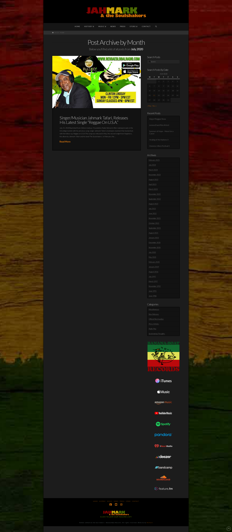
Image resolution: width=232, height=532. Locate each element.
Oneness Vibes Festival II (159, 146)
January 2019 (154, 267)
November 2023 (155, 175)
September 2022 (155, 199)
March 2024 (153, 170)
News (116, 501)
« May (149, 106)
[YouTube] (116, 504)
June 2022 (152, 213)
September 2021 (155, 228)
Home (95, 501)
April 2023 (152, 184)
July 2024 (152, 165)
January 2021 (154, 238)
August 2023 (153, 179)
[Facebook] (111, 504)
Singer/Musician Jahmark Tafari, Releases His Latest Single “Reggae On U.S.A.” (94, 120)
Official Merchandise (156, 319)
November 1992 (155, 286)
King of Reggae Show (157, 119)
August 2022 (153, 204)
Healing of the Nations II (159, 140)
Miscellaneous (154, 309)
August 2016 (153, 272)
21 (154, 95)
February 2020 (154, 262)
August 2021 (153, 233)
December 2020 (154, 242)
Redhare (150, 522)
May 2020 (152, 257)
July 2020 (152, 252)
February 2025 (154, 160)
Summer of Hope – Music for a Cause (161, 132)
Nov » (154, 106)
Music (109, 501)
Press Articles (154, 324)
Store (128, 501)
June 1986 (152, 296)
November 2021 (155, 218)
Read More (65, 141)
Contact (135, 501)
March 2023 (153, 189)
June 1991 (152, 291)
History (102, 501)
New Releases (154, 314)
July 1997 (152, 276)
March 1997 (153, 281)
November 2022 (155, 194)
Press (122, 501)
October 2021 (154, 223)
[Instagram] (121, 504)
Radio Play (152, 329)
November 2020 (155, 247)
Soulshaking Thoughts (157, 334)
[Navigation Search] (156, 26)
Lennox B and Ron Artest (159, 125)
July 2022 (152, 209)
